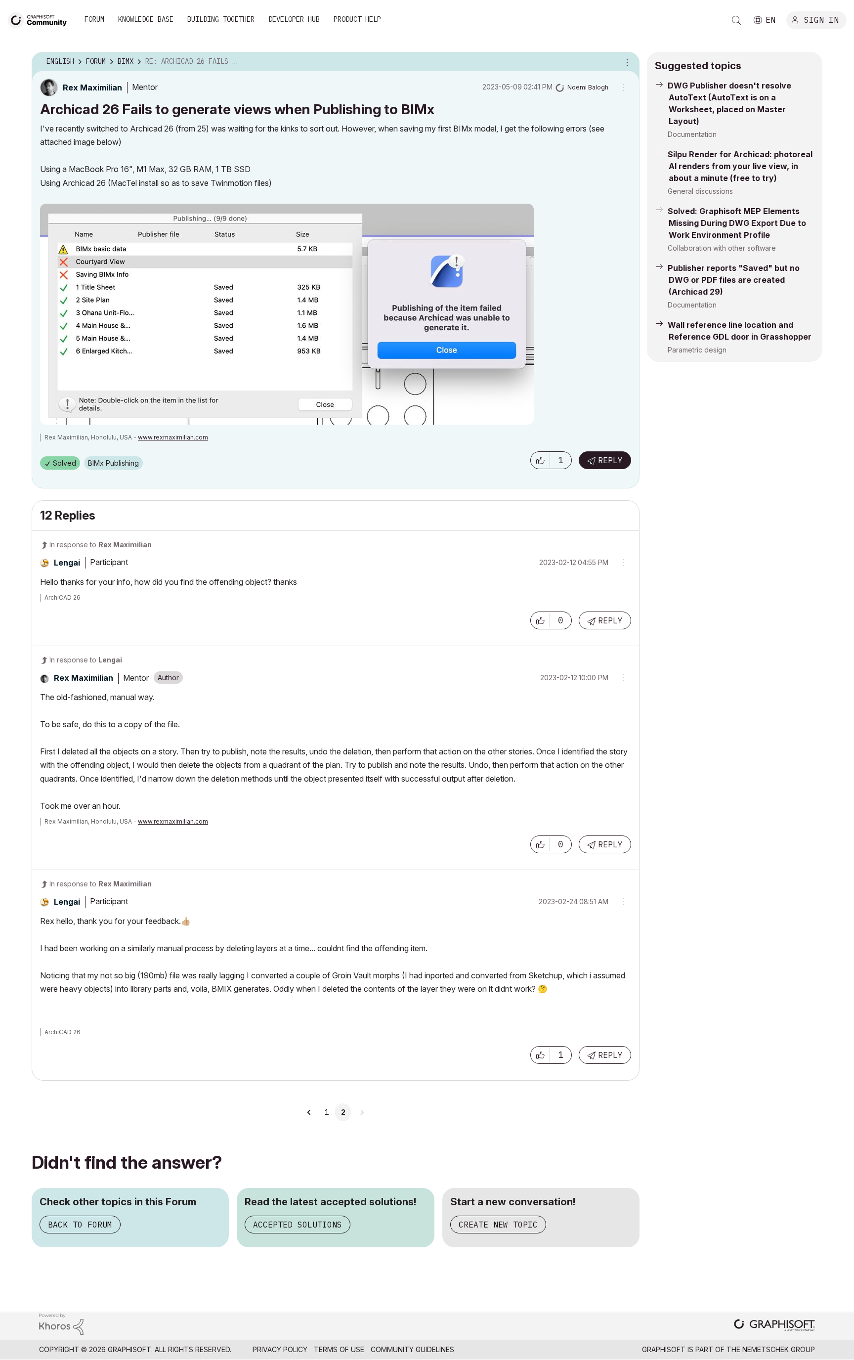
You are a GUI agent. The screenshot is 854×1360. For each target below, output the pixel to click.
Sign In (821, 19)
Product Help (357, 19)
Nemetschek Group (778, 1349)
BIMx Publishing (113, 463)
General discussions (700, 191)
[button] (540, 460)
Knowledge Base (145, 19)
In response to (100, 544)
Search (736, 20)
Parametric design (697, 350)
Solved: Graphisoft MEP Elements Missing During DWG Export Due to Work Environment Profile (737, 223)
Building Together (221, 19)
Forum (94, 19)
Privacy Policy (280, 1349)
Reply (610, 460)
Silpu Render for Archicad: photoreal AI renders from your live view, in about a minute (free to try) (740, 166)
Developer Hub (294, 19)
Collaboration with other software (722, 248)
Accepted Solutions (297, 1224)
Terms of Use (339, 1349)
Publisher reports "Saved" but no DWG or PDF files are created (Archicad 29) (734, 280)
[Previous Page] (309, 1112)
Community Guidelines (412, 1349)
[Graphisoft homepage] (774, 1326)
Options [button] (625, 62)
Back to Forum (80, 1224)
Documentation (692, 134)
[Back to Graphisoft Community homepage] (40, 19)
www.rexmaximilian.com (173, 437)
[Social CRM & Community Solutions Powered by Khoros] (61, 1323)
